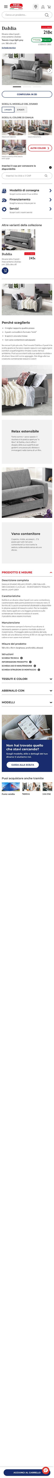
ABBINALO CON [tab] (13, 690)
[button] (27, 69)
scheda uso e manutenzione (17, 666)
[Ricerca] (40, 7)
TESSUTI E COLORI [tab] (14, 679)
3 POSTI (20, 110)
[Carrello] (49, 7)
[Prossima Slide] (49, 70)
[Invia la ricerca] (47, 15)
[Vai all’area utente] (43, 7)
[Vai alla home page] (20, 7)
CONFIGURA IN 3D (27, 94)
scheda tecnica (10, 658)
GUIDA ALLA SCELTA (22, 764)
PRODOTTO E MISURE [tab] (17, 572)
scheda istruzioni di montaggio (19, 670)
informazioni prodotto (15, 662)
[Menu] (6, 7)
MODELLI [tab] (8, 702)
